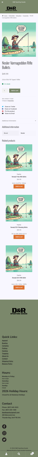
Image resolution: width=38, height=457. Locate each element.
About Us (5, 356)
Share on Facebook (11, 109)
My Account (6, 454)
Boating (5, 343)
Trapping (5, 353)
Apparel (5, 340)
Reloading (18, 15)
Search (19, 454)
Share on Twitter (10, 106)
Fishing (4, 348)
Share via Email (10, 113)
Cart (29, 452)
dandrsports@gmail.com (11, 412)
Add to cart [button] (19, 186)
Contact (5, 359)
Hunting (5, 351)
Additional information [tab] (9, 121)
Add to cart (14, 90)
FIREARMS (12, 15)
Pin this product (10, 111)
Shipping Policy (7, 361)
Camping (5, 346)
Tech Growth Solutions (24, 450)
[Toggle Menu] (2, 2)
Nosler (23, 133)
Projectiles (25, 15)
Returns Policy (7, 364)
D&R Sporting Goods (19, 2)
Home (5, 15)
